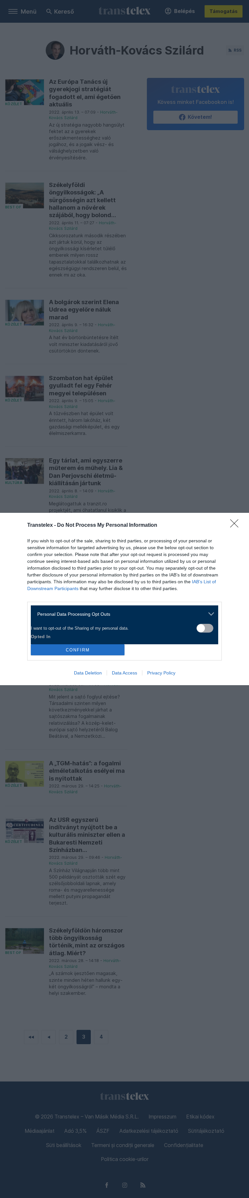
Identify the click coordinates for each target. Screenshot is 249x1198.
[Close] (236, 525)
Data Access (124, 672)
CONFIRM (78, 650)
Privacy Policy (161, 672)
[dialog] (124, 599)
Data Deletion (88, 672)
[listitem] (122, 614)
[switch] (204, 628)
